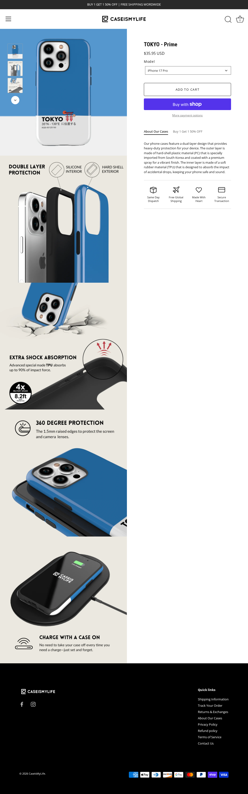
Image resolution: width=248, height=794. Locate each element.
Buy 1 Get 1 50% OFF (187, 131)
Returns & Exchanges (213, 712)
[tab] (158, 131)
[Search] (228, 19)
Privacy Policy (207, 724)
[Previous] (15, 36)
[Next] (15, 100)
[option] (15, 52)
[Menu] (8, 19)
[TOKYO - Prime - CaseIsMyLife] (15, 51)
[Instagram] (33, 704)
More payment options (187, 115)
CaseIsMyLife (37, 773)
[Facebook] (21, 704)
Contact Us (206, 743)
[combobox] (188, 70)
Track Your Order (210, 705)
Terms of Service (209, 737)
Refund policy (207, 731)
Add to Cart (188, 89)
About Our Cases (156, 131)
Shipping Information (213, 699)
